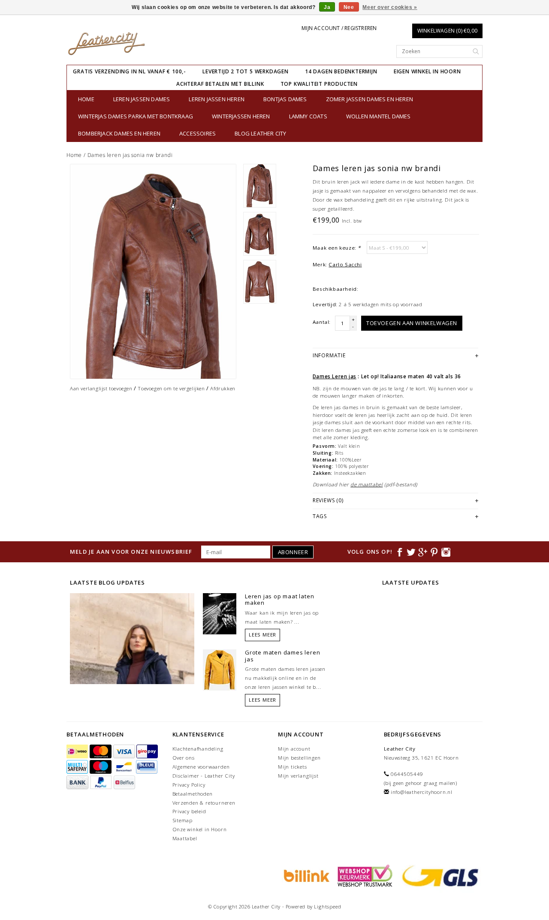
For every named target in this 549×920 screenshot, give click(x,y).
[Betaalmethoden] (78, 752)
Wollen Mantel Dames (378, 116)
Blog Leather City (260, 133)
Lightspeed (327, 906)
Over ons (183, 757)
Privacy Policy (188, 784)
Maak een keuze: (337, 247)
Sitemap (182, 820)
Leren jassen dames (141, 99)
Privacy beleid (189, 811)
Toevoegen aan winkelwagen (411, 323)
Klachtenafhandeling (197, 748)
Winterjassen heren (241, 116)
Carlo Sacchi (345, 264)
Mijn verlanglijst (298, 775)
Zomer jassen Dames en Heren (369, 99)
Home (86, 99)
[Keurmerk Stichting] (363, 875)
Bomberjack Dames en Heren (119, 133)
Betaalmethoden (192, 793)
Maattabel (184, 838)
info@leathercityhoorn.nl (421, 792)
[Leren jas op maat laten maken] (219, 613)
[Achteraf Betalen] (305, 875)
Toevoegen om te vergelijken (171, 388)
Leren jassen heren (216, 99)
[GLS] (438, 875)
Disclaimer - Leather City (203, 775)
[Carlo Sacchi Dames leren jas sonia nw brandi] (153, 271)
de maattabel (366, 484)
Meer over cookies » (389, 7)
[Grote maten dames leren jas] (219, 669)
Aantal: (322, 322)
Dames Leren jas (334, 376)
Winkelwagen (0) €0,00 (447, 30)
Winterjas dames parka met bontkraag (135, 116)
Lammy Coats (308, 116)
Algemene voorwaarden (201, 766)
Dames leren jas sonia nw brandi (130, 155)
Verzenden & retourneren (203, 802)
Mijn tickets (292, 766)
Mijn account (294, 748)
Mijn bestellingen (299, 757)
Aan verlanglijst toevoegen (101, 388)
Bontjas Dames (285, 99)
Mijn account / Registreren (339, 28)
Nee (349, 7)
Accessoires (197, 133)
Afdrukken (222, 388)
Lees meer (262, 634)
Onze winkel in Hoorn (199, 829)
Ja (327, 7)
